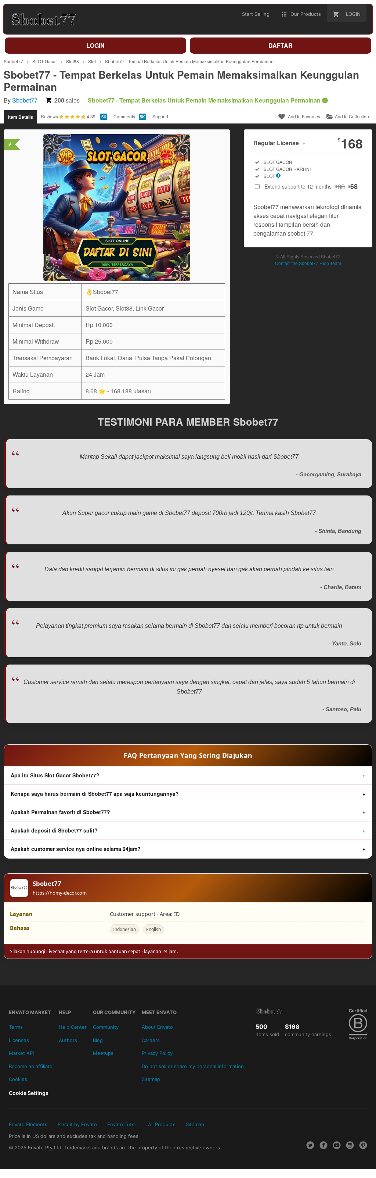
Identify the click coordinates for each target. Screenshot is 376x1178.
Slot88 (72, 61)
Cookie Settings (28, 1093)
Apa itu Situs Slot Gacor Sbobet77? (55, 775)
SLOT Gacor (44, 61)
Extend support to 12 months (311, 186)
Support (160, 116)
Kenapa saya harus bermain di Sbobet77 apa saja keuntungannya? (95, 793)
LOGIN (95, 45)
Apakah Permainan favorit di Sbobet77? (60, 812)
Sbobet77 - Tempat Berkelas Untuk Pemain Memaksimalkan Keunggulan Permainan (189, 61)
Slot (92, 61)
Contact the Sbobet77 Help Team (308, 263)
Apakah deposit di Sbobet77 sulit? (54, 830)
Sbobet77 (13, 61)
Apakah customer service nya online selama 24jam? (76, 848)
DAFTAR (280, 45)
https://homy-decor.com (60, 892)
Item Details (20, 117)
